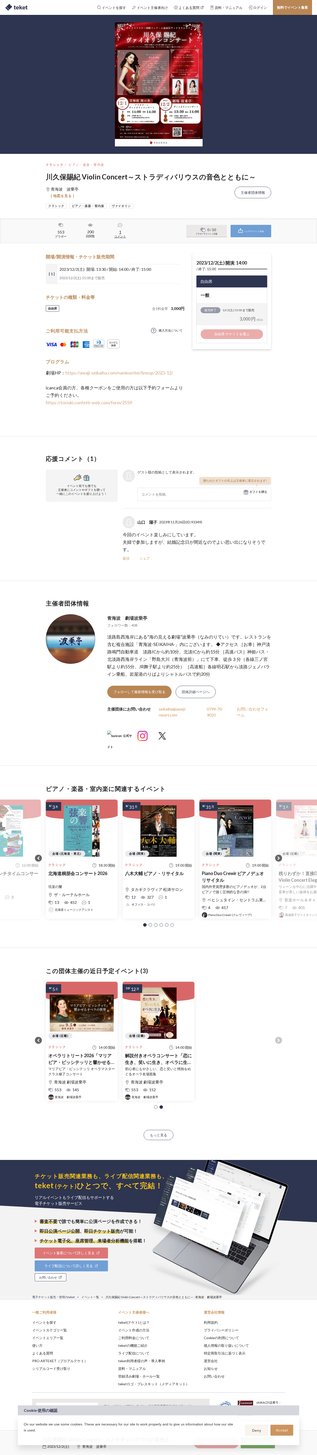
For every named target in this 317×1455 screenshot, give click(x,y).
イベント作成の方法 (133, 1330)
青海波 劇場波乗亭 (127, 618)
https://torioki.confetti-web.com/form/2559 (89, 402)
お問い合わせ (214, 1376)
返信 (126, 558)
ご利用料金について (133, 1338)
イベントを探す (44, 1322)
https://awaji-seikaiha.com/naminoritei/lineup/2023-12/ (119, 372)
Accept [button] (282, 1430)
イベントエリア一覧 (47, 1338)
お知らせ (211, 1368)
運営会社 (211, 1361)
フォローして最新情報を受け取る (139, 692)
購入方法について (171, 330)
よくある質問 (42, 1353)
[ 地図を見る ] (62, 196)
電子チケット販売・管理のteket (53, 1297)
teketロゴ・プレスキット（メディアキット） (153, 1384)
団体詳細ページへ (196, 692)
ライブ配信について (133, 1353)
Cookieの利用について (221, 1338)
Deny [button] (256, 1430)
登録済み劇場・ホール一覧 (139, 1376)
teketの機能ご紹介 (133, 1345)
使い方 (37, 1345)
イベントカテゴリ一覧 (49, 1330)
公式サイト (119, 737)
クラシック (55, 165)
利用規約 (211, 1322)
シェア (144, 558)
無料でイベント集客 (292, 7)
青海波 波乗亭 (94, 1446)
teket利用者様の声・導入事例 (141, 1361)
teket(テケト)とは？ (134, 1322)
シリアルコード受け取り (51, 1368)
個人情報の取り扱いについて (226, 1345)
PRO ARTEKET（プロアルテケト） (60, 1361)
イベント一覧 (90, 1297)
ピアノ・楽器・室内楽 (86, 165)
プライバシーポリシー (221, 1330)
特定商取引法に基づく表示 (224, 1353)
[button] (145, 925)
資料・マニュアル (132, 1368)
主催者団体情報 (253, 192)
